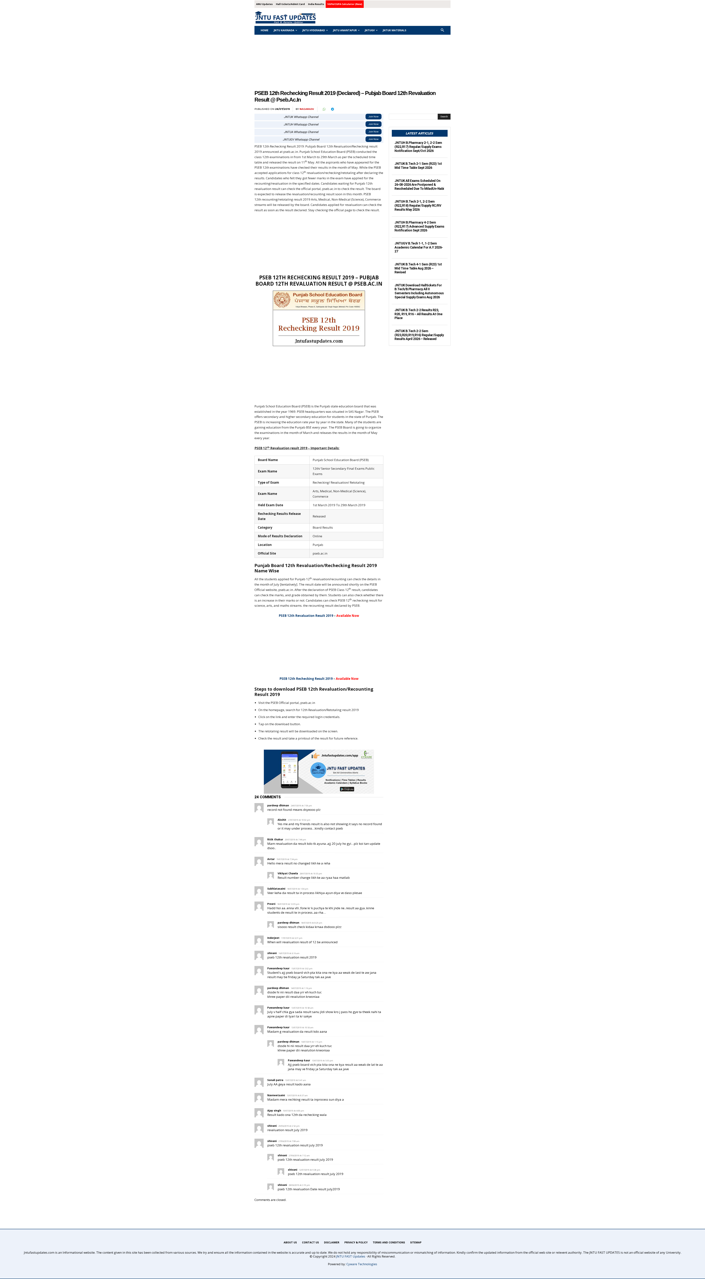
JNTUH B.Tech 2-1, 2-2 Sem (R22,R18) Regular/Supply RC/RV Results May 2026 (418, 205)
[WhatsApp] (324, 109)
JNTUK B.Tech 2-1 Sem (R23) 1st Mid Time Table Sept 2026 (418, 166)
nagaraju (307, 108)
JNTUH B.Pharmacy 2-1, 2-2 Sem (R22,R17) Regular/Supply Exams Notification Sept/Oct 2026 (418, 146)
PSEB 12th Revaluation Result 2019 (306, 616)
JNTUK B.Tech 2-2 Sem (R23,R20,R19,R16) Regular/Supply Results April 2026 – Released (419, 335)
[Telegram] (332, 109)
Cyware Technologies (361, 1264)
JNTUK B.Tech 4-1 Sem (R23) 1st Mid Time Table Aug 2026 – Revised (418, 268)
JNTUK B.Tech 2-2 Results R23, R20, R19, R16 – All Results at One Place (418, 314)
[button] (442, 30)
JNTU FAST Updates (350, 1256)
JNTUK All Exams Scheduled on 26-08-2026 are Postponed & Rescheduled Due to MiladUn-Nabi (419, 184)
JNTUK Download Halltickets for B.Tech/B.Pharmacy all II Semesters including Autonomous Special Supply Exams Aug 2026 (419, 291)
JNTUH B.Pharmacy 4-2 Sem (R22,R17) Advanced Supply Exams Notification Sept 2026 (419, 226)
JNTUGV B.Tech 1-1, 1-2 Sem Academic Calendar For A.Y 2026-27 (419, 247)
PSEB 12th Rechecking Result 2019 (306, 679)
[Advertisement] (352, 62)
